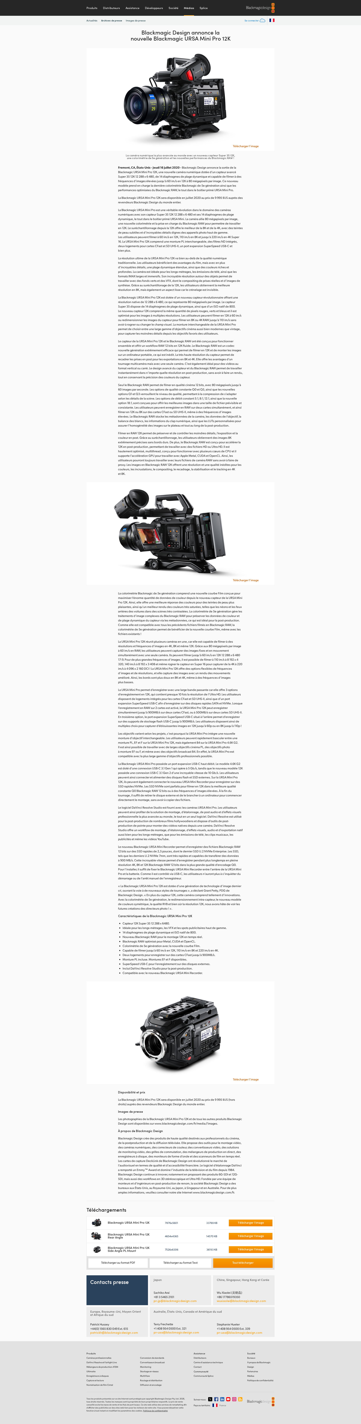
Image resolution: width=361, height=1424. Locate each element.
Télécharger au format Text (180, 1262)
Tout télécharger (242, 1262)
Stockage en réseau (149, 1371)
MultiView (145, 1375)
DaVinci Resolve (101, 1362)
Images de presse (136, 20)
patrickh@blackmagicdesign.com (114, 1332)
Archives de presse (111, 20)
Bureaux (251, 1357)
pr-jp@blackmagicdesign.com (175, 1300)
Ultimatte (91, 1371)
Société (173, 8)
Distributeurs (111, 8)
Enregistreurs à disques (97, 1375)
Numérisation (99, 1384)
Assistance (132, 8)
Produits (91, 8)
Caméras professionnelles (98, 1357)
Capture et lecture (95, 1380)
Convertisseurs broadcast (152, 1362)
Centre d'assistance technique (208, 1362)
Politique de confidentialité (260, 1380)
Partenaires (252, 1371)
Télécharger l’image (246, 146)
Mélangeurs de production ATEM (102, 1366)
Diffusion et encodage (151, 1384)
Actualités (91, 20)
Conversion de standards (152, 1357)
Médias (189, 8)
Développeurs (154, 8)
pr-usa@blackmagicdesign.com (176, 1332)
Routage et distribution (151, 1380)
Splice (204, 8)
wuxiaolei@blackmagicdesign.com (241, 1300)
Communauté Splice (203, 1375)
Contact (198, 1366)
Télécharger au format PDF (118, 1262)
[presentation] (91, 99)
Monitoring (145, 1366)
